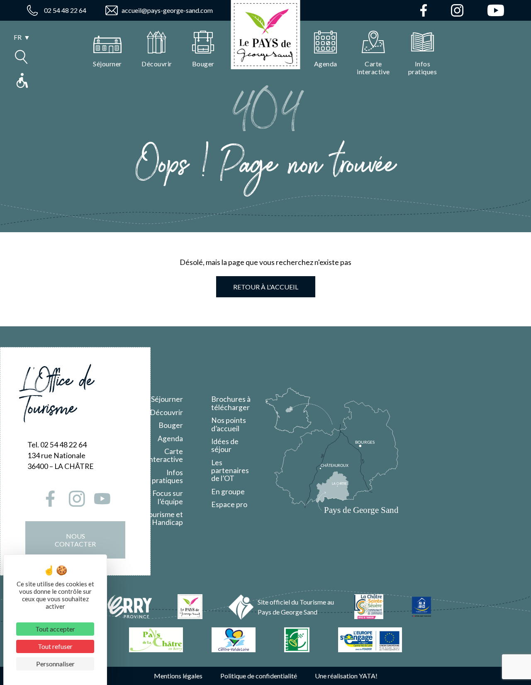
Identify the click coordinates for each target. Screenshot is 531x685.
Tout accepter (55, 629)
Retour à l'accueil (265, 287)
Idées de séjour (225, 445)
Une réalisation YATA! (346, 676)
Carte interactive (165, 455)
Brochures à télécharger (231, 403)
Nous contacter (75, 540)
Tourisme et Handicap (163, 518)
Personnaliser (55, 664)
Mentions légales (178, 676)
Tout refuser (55, 646)
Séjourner (167, 399)
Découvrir (166, 412)
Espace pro (229, 504)
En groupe (228, 491)
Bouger (170, 425)
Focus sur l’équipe (167, 497)
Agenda (170, 438)
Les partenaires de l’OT (230, 470)
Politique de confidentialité (258, 676)
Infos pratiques (167, 476)
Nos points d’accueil (228, 424)
